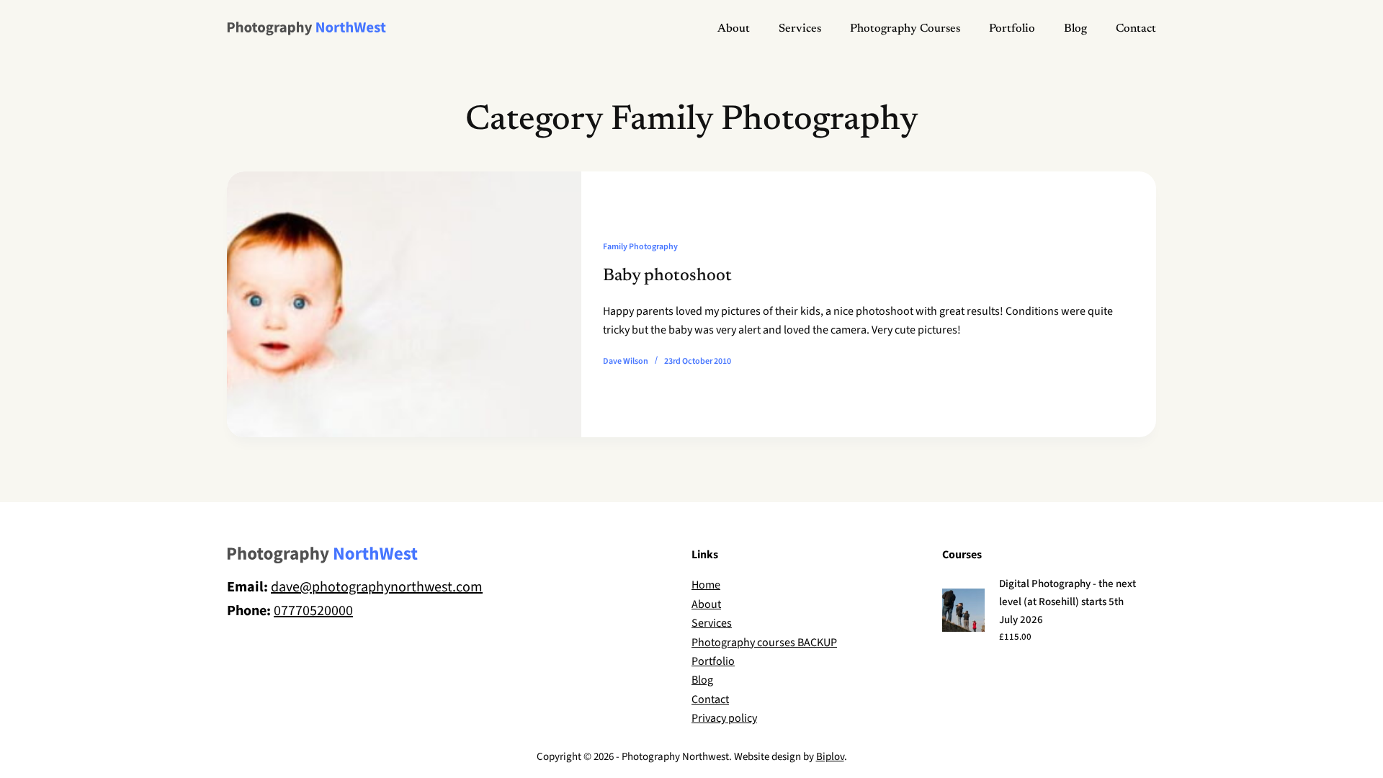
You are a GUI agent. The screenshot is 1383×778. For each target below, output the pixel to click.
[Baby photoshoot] (404, 304)
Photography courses (905, 29)
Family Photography (640, 247)
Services (800, 29)
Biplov (830, 756)
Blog (1075, 29)
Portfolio (1012, 29)
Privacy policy (724, 718)
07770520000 (313, 611)
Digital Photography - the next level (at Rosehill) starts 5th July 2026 (1067, 601)
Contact (1136, 29)
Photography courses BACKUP (764, 642)
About (733, 29)
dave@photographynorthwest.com (377, 587)
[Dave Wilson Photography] (306, 29)
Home (706, 585)
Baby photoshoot (667, 276)
